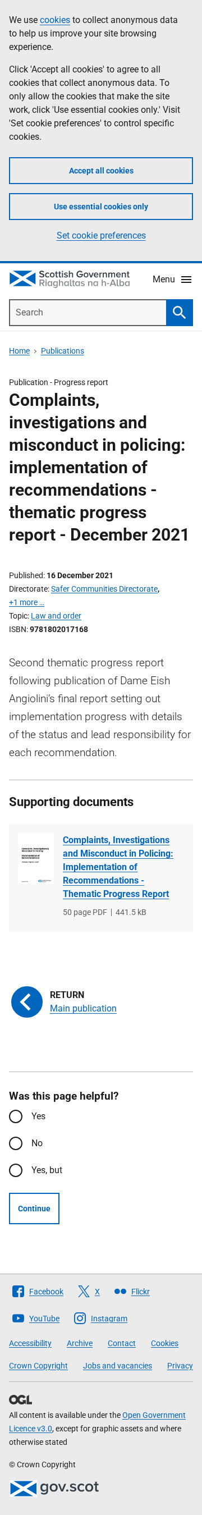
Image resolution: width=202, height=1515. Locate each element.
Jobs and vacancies (117, 1365)
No (37, 1143)
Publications (62, 350)
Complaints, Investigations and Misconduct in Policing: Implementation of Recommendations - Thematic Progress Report (118, 867)
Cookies (164, 1343)
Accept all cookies (101, 170)
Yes (38, 1116)
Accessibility (30, 1343)
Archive (80, 1343)
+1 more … (26, 602)
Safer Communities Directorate (104, 588)
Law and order (56, 615)
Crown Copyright (38, 1365)
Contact (122, 1343)
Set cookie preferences (101, 235)
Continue (34, 1208)
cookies (55, 20)
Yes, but (46, 1170)
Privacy (180, 1365)
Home (19, 350)
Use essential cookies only (101, 206)
